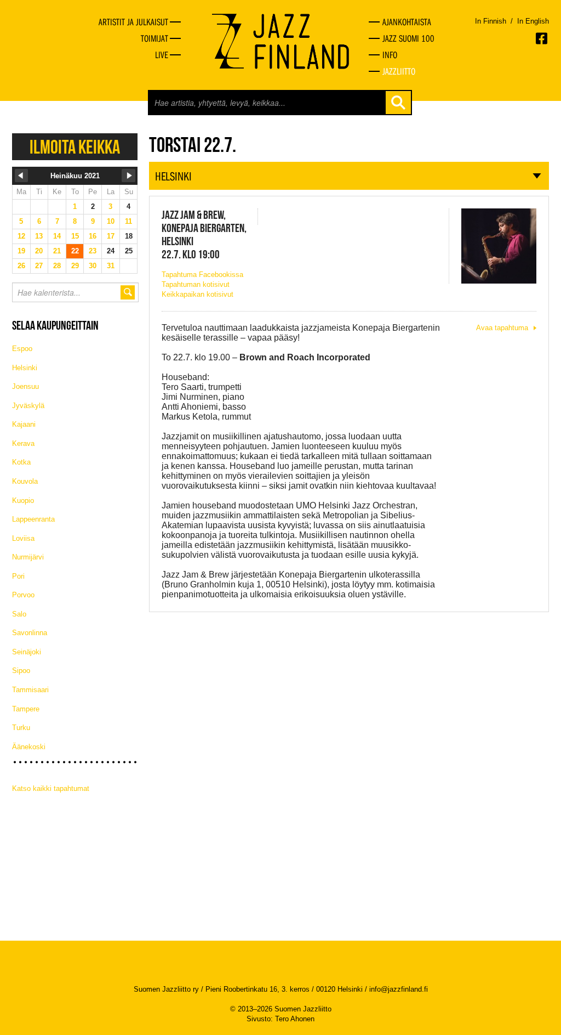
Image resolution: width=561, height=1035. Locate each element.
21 (57, 251)
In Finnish (490, 21)
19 (21, 251)
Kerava (23, 443)
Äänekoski (28, 747)
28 (57, 266)
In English (533, 21)
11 (128, 221)
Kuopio (23, 500)
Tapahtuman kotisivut (196, 284)
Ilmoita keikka (75, 147)
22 (75, 251)
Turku (21, 727)
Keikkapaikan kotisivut (197, 294)
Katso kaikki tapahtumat (50, 788)
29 (75, 266)
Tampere (25, 709)
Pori (18, 576)
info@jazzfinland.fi (398, 989)
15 (75, 236)
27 (39, 266)
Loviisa (23, 538)
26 (21, 266)
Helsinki (24, 368)
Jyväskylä (28, 405)
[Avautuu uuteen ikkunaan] (542, 38)
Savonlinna (29, 633)
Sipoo (21, 670)
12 (21, 236)
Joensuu (25, 386)
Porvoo (23, 595)
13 (39, 236)
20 (39, 251)
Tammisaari (30, 690)
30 (92, 266)
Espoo (22, 348)
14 (57, 236)
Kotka (21, 462)
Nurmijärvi (28, 557)
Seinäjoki (26, 652)
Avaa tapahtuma (502, 328)
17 (111, 236)
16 (92, 236)
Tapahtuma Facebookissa (202, 274)
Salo (19, 614)
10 (111, 221)
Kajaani (24, 424)
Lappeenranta (33, 519)
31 (111, 266)
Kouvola (25, 481)
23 (92, 251)
